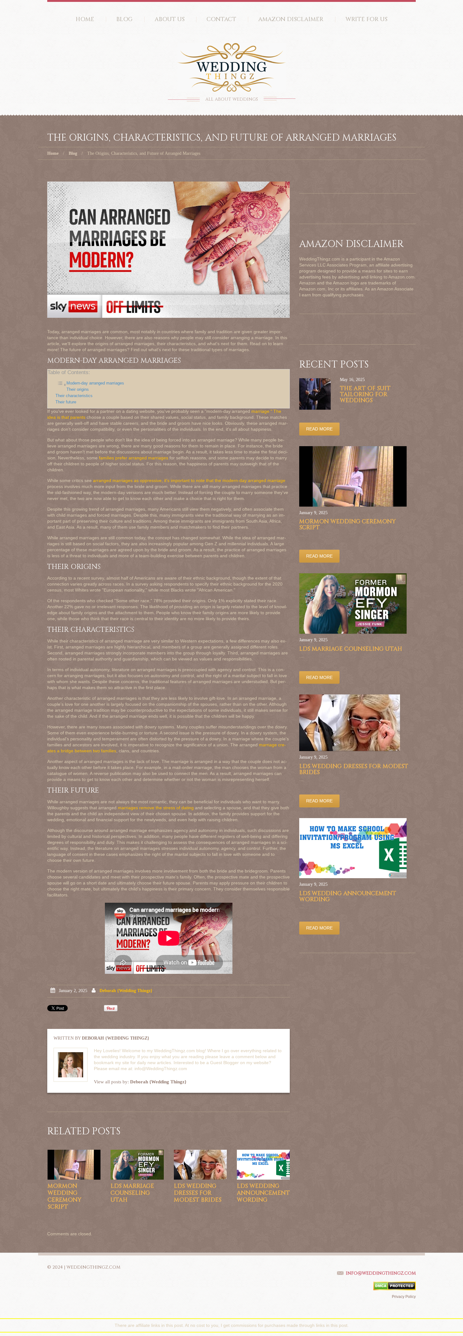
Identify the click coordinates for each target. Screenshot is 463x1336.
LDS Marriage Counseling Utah (132, 1193)
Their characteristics (74, 396)
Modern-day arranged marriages (95, 383)
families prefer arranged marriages (133, 457)
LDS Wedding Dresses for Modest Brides (197, 1193)
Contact (221, 19)
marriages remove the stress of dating (156, 807)
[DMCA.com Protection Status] (394, 1285)
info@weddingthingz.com (381, 1273)
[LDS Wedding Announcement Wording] (263, 1165)
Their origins (77, 389)
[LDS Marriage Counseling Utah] (137, 1165)
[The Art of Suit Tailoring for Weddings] (315, 394)
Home (85, 19)
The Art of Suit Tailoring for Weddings (365, 394)
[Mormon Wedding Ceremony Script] (74, 1165)
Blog (124, 19)
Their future (65, 402)
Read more (319, 428)
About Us (170, 19)
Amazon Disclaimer (290, 19)
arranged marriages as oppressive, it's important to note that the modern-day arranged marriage (189, 480)
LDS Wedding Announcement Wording (263, 1193)
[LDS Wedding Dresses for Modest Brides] (200, 1165)
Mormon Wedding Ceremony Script (64, 1196)
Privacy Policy (404, 1296)
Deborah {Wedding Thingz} (126, 990)
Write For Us (366, 19)
